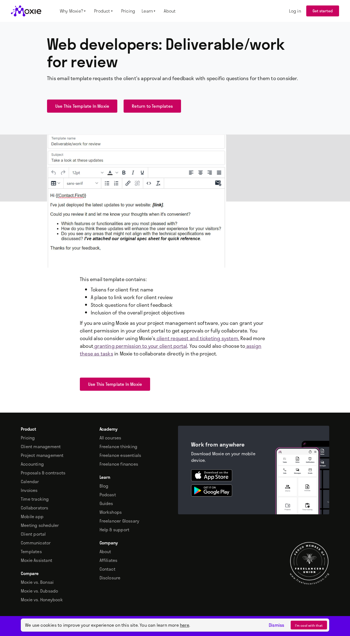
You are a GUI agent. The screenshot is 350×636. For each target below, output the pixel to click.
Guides (106, 503)
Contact (107, 569)
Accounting (32, 464)
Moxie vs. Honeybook (42, 599)
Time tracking (35, 499)
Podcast (108, 494)
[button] (74, 10)
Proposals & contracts (43, 472)
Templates (31, 551)
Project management (42, 455)
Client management (41, 446)
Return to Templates (152, 106)
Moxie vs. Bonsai (37, 582)
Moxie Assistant (36, 560)
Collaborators (34, 507)
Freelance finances (119, 464)
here (184, 625)
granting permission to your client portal (140, 346)
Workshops (111, 512)
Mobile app (32, 516)
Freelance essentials (120, 455)
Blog (104, 486)
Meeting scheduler (40, 525)
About (105, 551)
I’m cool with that (309, 625)
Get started (323, 11)
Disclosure (110, 577)
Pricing (28, 437)
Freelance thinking (119, 446)
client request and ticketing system (197, 338)
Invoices (29, 490)
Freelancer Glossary (119, 521)
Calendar (30, 481)
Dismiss (276, 625)
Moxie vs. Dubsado (39, 591)
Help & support (115, 529)
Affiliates (109, 560)
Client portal (33, 534)
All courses (110, 437)
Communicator (36, 542)
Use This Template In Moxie (82, 106)
